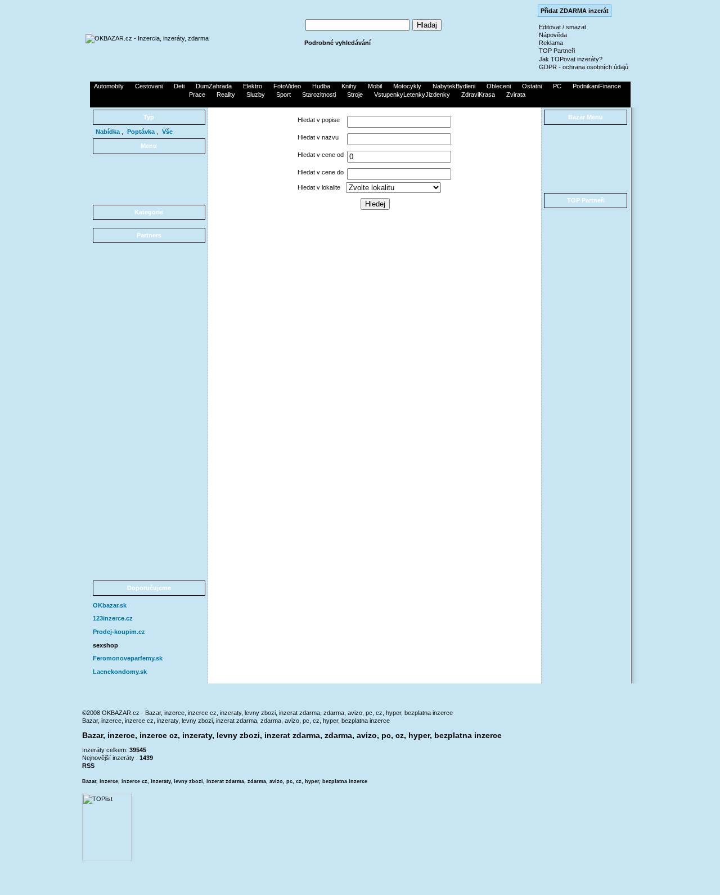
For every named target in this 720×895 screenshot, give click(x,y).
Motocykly (407, 86)
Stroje (355, 94)
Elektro (252, 86)
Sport (283, 94)
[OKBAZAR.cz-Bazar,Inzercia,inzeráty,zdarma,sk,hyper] (147, 38)
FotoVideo (287, 86)
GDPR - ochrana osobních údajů (583, 67)
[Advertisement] (360, 102)
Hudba (321, 86)
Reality (226, 94)
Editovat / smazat (562, 27)
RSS (88, 765)
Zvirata (515, 94)
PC (557, 86)
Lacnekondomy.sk (120, 671)
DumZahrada (214, 86)
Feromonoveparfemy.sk (128, 658)
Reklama (551, 42)
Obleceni (499, 86)
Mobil (375, 86)
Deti (179, 86)
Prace (197, 94)
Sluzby (255, 94)
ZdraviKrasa (478, 94)
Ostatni (532, 86)
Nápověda (553, 35)
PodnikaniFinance (597, 86)
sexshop (105, 645)
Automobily (109, 86)
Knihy (349, 86)
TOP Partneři (557, 50)
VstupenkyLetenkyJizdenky (412, 94)
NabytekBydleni (454, 86)
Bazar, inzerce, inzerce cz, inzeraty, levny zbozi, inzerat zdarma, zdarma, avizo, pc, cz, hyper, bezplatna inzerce (236, 720)
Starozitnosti (319, 94)
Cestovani (149, 86)
